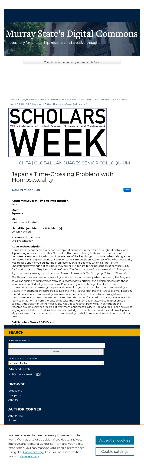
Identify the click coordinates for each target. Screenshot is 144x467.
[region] (72, 446)
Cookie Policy (29, 456)
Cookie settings (33, 452)
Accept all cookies (114, 440)
